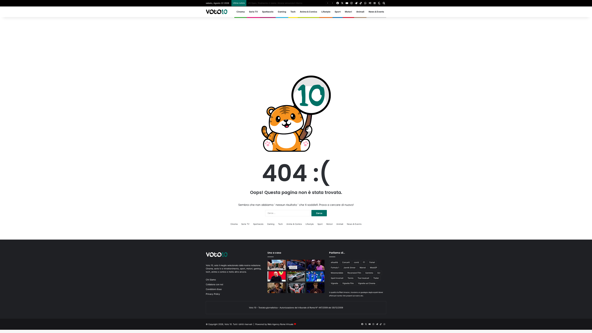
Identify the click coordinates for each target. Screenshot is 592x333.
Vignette (334, 283)
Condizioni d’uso (214, 289)
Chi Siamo (211, 279)
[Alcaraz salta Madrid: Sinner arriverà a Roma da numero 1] (315, 265)
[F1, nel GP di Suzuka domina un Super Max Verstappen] (296, 288)
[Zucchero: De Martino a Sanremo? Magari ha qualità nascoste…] (276, 288)
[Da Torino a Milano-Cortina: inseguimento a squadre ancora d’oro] (315, 276)
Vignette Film (348, 283)
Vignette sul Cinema (366, 283)
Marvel (363, 267)
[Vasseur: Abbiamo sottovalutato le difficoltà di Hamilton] (276, 276)
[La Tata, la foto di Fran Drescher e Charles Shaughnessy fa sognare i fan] (276, 265)
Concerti (346, 262)
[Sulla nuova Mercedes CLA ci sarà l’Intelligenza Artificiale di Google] (296, 265)
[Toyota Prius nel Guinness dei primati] (296, 276)
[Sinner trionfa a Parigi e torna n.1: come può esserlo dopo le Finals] (315, 288)
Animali (360, 11)
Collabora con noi (214, 284)
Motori (348, 11)
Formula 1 (335, 267)
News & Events (376, 11)
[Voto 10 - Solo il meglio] (216, 11)
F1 (364, 262)
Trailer (376, 278)
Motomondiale (337, 273)
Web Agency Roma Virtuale (280, 324)
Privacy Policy (213, 294)
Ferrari (372, 262)
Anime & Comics (308, 11)
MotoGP (373, 267)
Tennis (350, 278)
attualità (334, 262)
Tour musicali (363, 278)
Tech (293, 11)
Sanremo (369, 273)
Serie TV (253, 11)
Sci (378, 273)
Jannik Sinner (349, 267)
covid (356, 262)
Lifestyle (325, 11)
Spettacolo (267, 11)
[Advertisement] (296, 40)
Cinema (240, 11)
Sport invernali (337, 278)
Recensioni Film (354, 273)
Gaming (282, 11)
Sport (338, 11)
